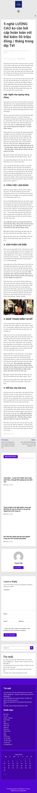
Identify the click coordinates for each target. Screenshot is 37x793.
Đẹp (5, 721)
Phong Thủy (25, 50)
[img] (18, 11)
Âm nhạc (6, 714)
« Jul (5, 774)
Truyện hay (7, 742)
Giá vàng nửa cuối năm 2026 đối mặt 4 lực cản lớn (17, 659)
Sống (5, 735)
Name (6, 614)
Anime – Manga (8, 718)
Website (21, 621)
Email (6, 621)
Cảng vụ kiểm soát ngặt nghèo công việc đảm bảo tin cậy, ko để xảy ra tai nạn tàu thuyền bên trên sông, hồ (17, 509)
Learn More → (18, 567)
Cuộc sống (7, 720)
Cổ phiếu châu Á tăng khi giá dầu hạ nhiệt (15, 673)
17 (4, 765)
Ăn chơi (6, 716)
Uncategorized (8, 744)
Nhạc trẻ (6, 727)
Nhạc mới (6, 725)
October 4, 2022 (9, 485)
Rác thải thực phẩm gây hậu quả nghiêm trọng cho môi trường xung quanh (17, 537)
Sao (5, 733)
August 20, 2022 (16, 50)
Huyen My (7, 50)
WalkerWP (23, 790)
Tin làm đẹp (7, 738)
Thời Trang (7, 737)
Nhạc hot (6, 723)
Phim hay (6, 729)
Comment (7, 589)
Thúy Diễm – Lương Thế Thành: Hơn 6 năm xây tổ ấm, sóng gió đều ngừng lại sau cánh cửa (18, 480)
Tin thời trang (7, 740)
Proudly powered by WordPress (16, 788)
